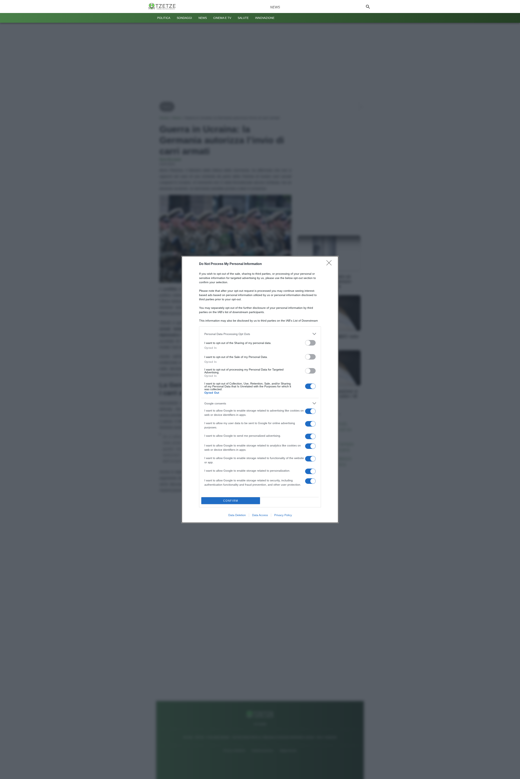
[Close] (330, 264)
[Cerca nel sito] (368, 6)
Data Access (260, 515)
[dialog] (260, 389)
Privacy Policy (283, 515)
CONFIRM (230, 500)
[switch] (310, 343)
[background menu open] (150, 18)
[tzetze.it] (163, 6)
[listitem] (260, 334)
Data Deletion (237, 515)
